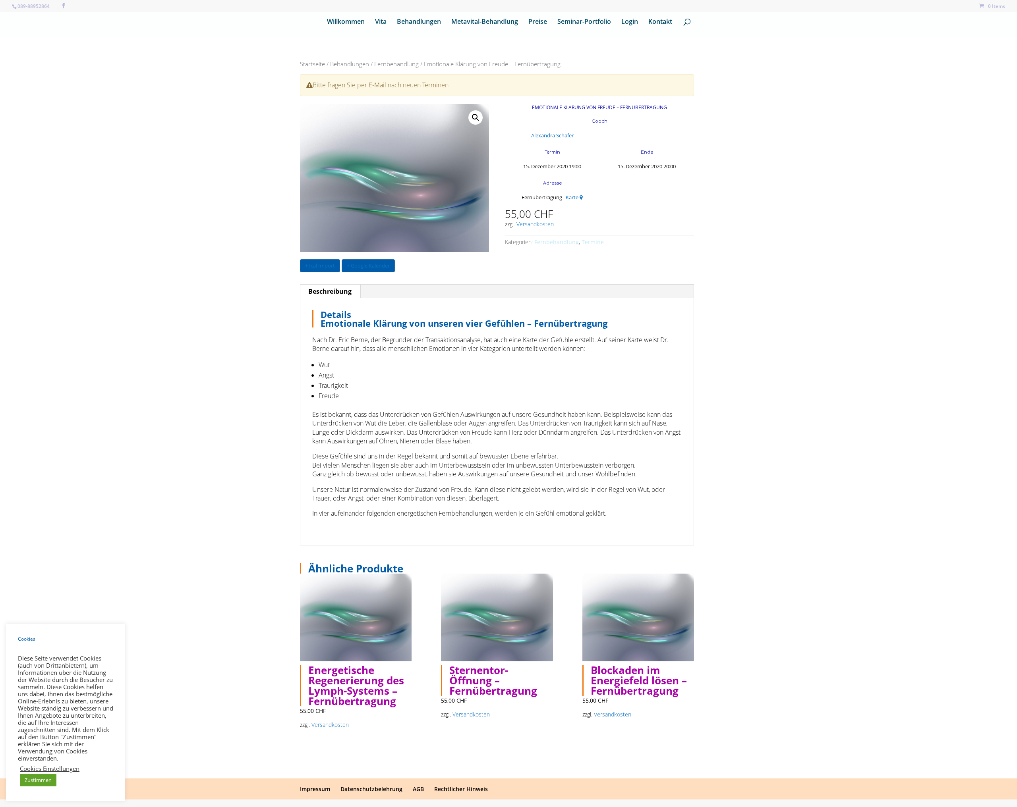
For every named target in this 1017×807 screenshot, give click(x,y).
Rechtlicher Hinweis (461, 789)
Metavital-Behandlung (484, 22)
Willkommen (346, 22)
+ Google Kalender (368, 265)
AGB (418, 789)
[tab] (330, 291)
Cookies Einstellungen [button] (49, 768)
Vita (381, 22)
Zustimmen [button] (38, 780)
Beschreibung (330, 291)
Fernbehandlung (396, 64)
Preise (537, 22)
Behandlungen (419, 22)
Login (629, 22)
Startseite (312, 64)
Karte (573, 197)
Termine (593, 242)
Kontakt (660, 22)
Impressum (315, 789)
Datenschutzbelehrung (371, 789)
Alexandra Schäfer (552, 135)
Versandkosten (535, 224)
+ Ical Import (320, 265)
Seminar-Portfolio (584, 22)
